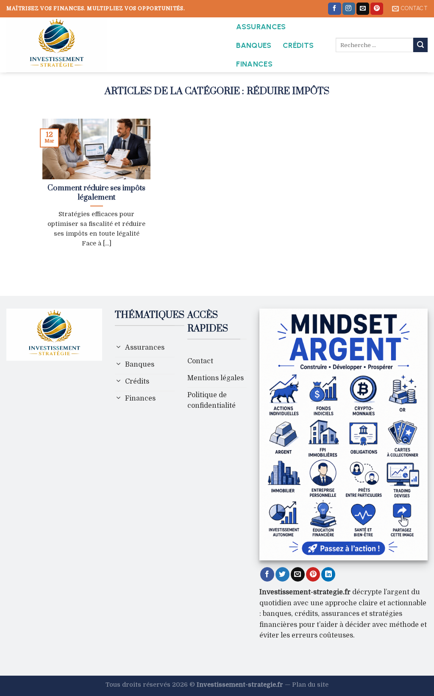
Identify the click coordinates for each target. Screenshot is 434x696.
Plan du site (310, 684)
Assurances (261, 26)
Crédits (298, 45)
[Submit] (420, 45)
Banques (253, 45)
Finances (254, 63)
